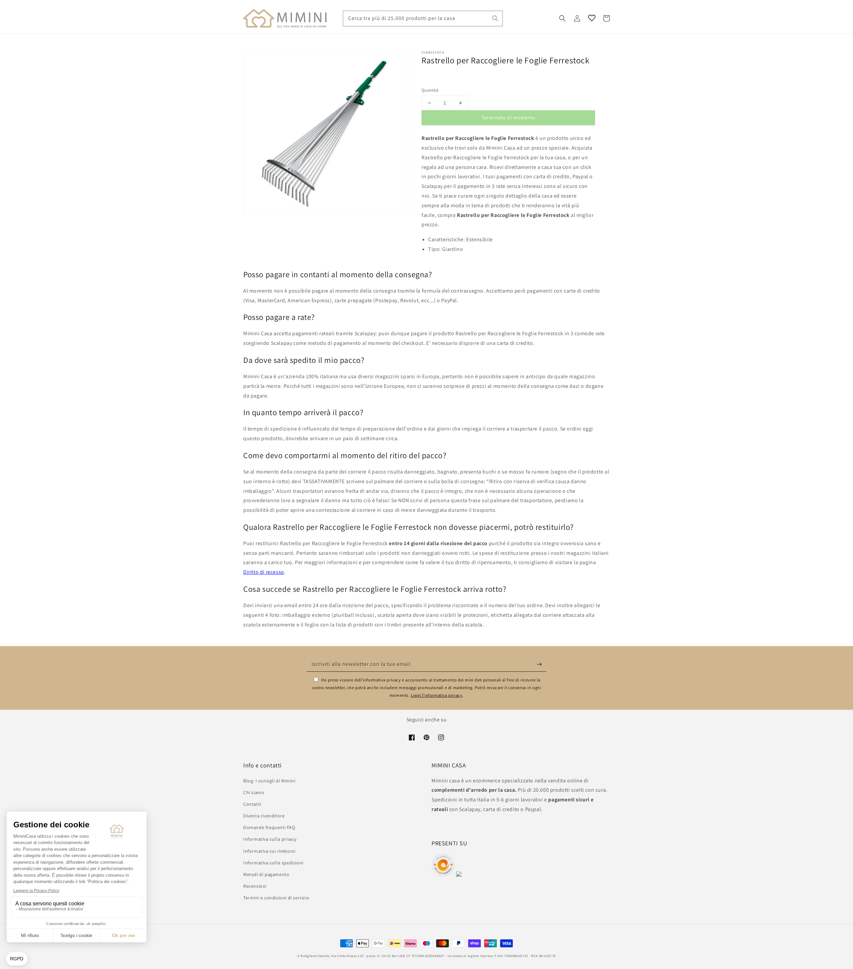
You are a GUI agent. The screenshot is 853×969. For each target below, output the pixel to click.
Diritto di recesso (263, 571)
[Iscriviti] (539, 664)
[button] (562, 18)
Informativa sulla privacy (270, 839)
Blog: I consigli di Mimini (269, 781)
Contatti (252, 804)
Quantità (430, 90)
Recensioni (255, 886)
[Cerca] (495, 18)
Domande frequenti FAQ (269, 827)
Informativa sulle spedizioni (273, 863)
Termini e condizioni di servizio (276, 898)
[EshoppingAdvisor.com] (443, 874)
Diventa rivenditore (264, 816)
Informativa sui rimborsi (269, 851)
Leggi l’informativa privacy (436, 695)
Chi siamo (253, 792)
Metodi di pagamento (266, 874)
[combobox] (422, 18)
